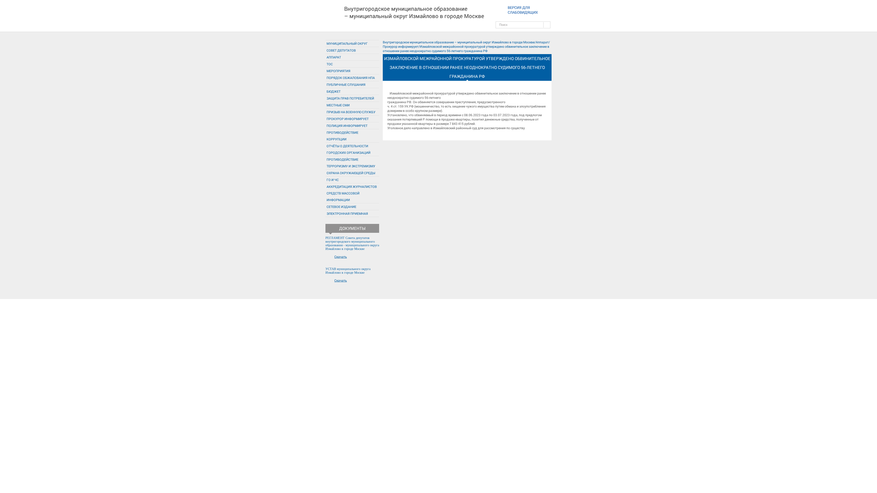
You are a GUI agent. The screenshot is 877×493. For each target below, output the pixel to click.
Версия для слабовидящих (523, 10)
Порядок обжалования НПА (351, 78)
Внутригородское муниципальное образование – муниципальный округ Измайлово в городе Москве (414, 12)
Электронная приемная (347, 213)
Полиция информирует (347, 125)
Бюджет (334, 91)
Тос (330, 64)
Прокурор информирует (348, 119)
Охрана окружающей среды (351, 173)
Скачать (340, 256)
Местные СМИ (338, 105)
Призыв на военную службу (351, 112)
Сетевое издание (341, 207)
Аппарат (334, 57)
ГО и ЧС (333, 180)
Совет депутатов (341, 50)
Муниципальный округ (347, 43)
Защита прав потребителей (350, 98)
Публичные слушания (346, 84)
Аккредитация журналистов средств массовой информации (352, 193)
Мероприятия (338, 71)
